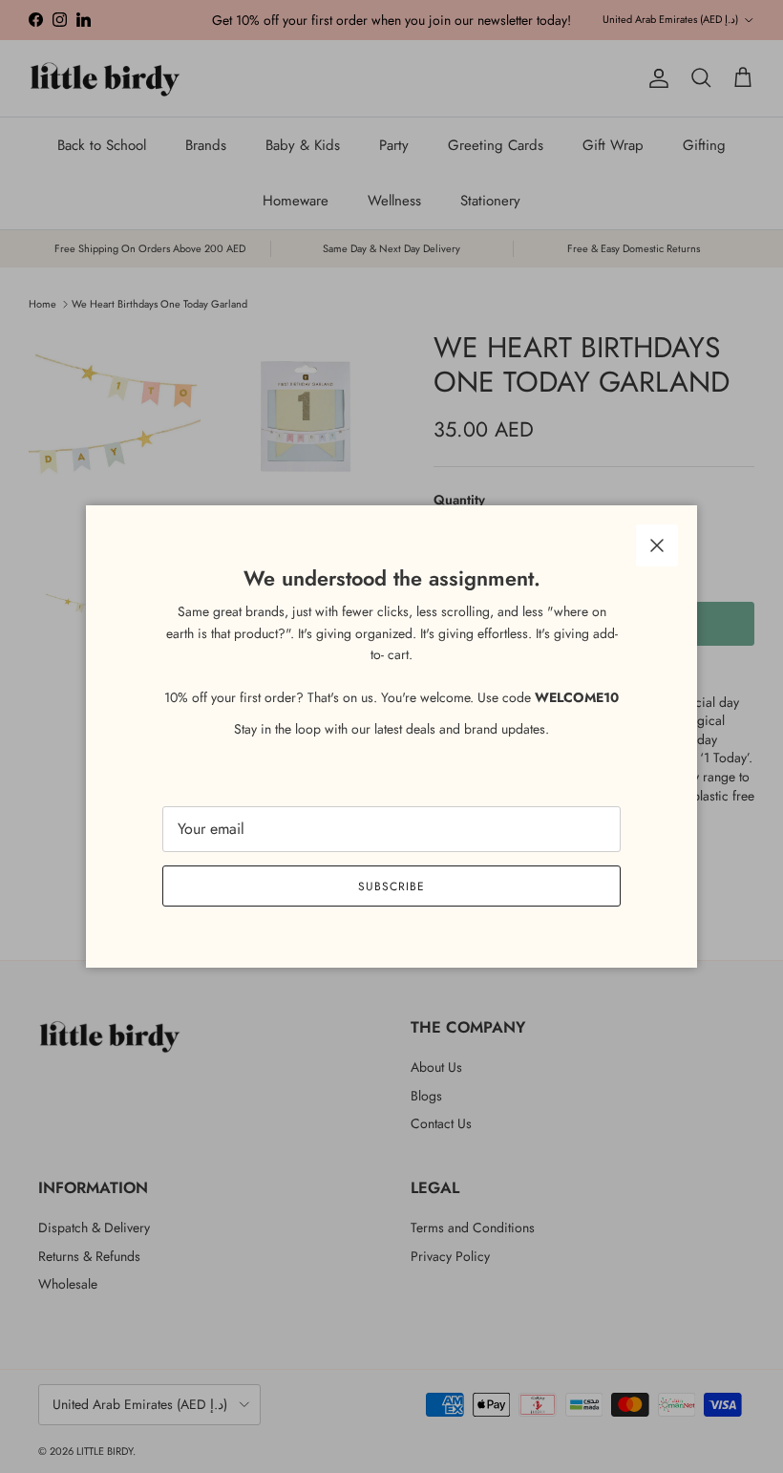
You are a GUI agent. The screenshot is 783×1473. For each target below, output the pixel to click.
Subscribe (391, 886)
